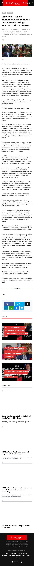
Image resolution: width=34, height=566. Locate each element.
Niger (4, 294)
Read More (17, 289)
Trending (10, 12)
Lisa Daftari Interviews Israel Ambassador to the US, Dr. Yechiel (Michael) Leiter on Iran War (16, 332)
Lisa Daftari (14, 553)
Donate (18, 555)
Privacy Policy (23, 553)
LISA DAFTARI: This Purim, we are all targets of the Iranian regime (15, 453)
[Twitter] (18, 561)
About (7, 553)
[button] (2, 3)
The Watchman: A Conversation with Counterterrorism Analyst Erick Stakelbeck (17, 374)
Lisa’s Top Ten (26, 555)
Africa (3, 12)
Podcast (17, 558)
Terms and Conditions (8, 555)
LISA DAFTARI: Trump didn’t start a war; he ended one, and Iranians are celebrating (16, 490)
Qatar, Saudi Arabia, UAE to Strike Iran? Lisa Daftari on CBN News (16, 417)
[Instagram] (21, 561)
